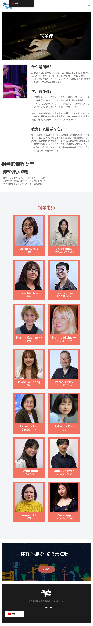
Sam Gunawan (64, 471)
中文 (13, 614)
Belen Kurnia (29, 248)
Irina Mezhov (29, 293)
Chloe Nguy (64, 248)
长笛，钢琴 (29, 474)
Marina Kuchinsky (29, 337)
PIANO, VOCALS (64, 252)
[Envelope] (51, 608)
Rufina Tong (29, 471)
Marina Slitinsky (64, 337)
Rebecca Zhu (64, 426)
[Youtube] (46, 608)
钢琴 (29, 252)
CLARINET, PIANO (64, 518)
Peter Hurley (64, 382)
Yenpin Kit (29, 515)
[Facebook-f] (42, 608)
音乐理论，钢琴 (64, 296)
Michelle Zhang (29, 382)
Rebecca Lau (29, 426)
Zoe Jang (64, 515)
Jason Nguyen (64, 293)
